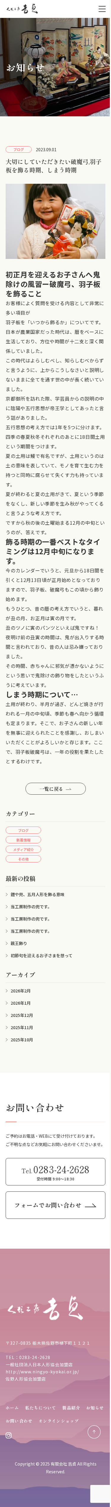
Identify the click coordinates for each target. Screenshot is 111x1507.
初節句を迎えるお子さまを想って (42, 955)
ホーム (12, 1408)
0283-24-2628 (34, 1357)
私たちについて (41, 1408)
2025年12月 (22, 1015)
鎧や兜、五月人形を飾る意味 (38, 894)
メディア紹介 (23, 849)
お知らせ (95, 1408)
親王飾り (19, 943)
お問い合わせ (19, 1421)
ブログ (23, 830)
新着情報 (23, 839)
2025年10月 (22, 1040)
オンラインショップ (58, 1421)
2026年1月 (21, 1003)
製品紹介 (71, 1408)
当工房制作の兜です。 (31, 907)
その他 (23, 858)
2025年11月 (22, 1027)
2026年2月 (21, 991)
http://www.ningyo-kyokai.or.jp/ (42, 1372)
